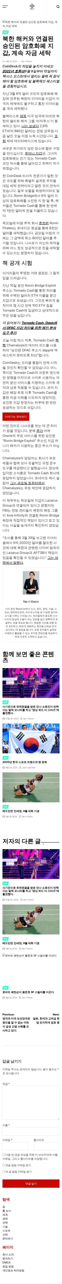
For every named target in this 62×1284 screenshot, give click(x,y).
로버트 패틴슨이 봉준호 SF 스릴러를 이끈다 (28, 992)
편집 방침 (8, 1266)
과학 (5, 1222)
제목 (23, 116)
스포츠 (6, 1230)
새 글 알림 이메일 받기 (18, 1171)
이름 (6, 1125)
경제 (5, 1218)
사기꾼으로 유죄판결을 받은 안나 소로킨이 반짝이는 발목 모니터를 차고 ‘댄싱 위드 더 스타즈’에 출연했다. (30, 710)
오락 (5, 32)
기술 (5, 1226)
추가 (39, 431)
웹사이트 (39, 1140)
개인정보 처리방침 (13, 1270)
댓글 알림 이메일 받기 (18, 1165)
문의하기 (7, 1238)
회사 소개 (8, 1254)
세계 (5, 1214)
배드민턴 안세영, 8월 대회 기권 (20, 811)
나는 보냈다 (30, 126)
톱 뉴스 (6, 1210)
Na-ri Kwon (26, 61)
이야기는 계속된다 (16, 416)
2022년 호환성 (13, 71)
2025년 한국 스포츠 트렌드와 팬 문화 (24, 762)
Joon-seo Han (28, 767)
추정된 (44, 223)
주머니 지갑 (33, 153)
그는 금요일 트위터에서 (27, 483)
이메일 (7, 1140)
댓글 (6, 1083)
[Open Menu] (5, 6)
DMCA (6, 1262)
